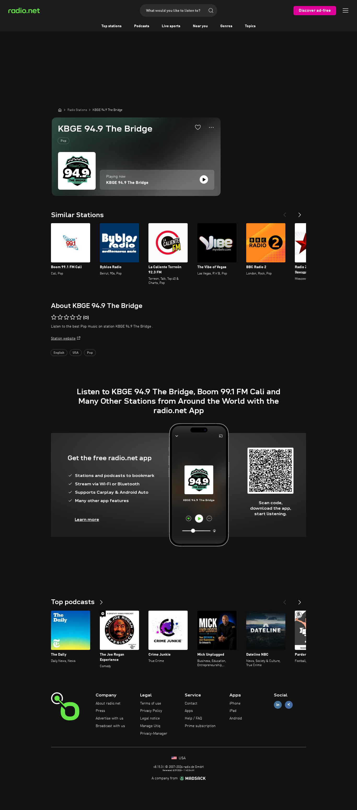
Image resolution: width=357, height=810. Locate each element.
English (59, 353)
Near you (200, 26)
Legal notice (150, 718)
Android (235, 718)
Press (100, 711)
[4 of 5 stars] (73, 317)
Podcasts (141, 26)
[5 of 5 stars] (79, 317)
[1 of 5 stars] (54, 317)
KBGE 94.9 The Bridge (127, 183)
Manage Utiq (150, 726)
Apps (189, 711)
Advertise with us (109, 718)
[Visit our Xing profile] (289, 704)
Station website (63, 338)
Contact (191, 703)
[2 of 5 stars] (60, 317)
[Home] (60, 110)
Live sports (171, 26)
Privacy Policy (151, 711)
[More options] (211, 127)
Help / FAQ (193, 718)
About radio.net (108, 703)
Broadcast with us (110, 726)
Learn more (87, 519)
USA (76, 353)
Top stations (111, 26)
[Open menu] (345, 10)
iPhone (234, 703)
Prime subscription (200, 726)
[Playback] (204, 179)
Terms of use (150, 703)
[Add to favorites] (198, 127)
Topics (250, 26)
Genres (226, 26)
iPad (233, 711)
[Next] (299, 212)
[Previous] (284, 212)
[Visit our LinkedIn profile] (278, 704)
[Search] (211, 10)
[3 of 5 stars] (66, 317)
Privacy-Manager (153, 733)
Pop (63, 141)
